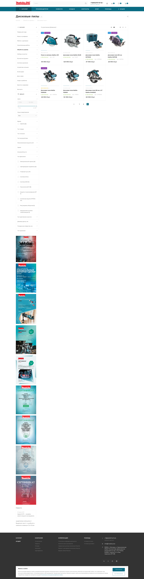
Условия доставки (89, 543)
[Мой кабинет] (107, 4)
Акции (18, 541)
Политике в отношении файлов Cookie (52, 575)
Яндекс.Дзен (116, 561)
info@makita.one (109, 544)
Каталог (19, 538)
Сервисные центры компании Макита (69, 546)
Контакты (37, 548)
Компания (39, 538)
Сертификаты (39, 550)
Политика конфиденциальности (67, 541)
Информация (63, 538)
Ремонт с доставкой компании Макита (69, 548)
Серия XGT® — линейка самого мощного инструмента (25, 515)
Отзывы (37, 546)
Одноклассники (108, 561)
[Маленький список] (111, 27)
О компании (38, 541)
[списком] (123, 27)
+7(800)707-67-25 (96, 3)
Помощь (87, 538)
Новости (19, 508)
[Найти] (86, 3)
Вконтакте (104, 561)
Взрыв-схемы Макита (64, 550)
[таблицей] (125, 27)
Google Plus (112, 561)
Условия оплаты (88, 541)
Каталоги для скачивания (65, 543)
